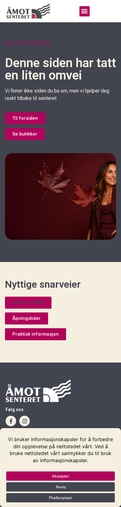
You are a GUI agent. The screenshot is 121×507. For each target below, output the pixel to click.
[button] (84, 11)
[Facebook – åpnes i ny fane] (11, 421)
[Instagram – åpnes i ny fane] (24, 421)
